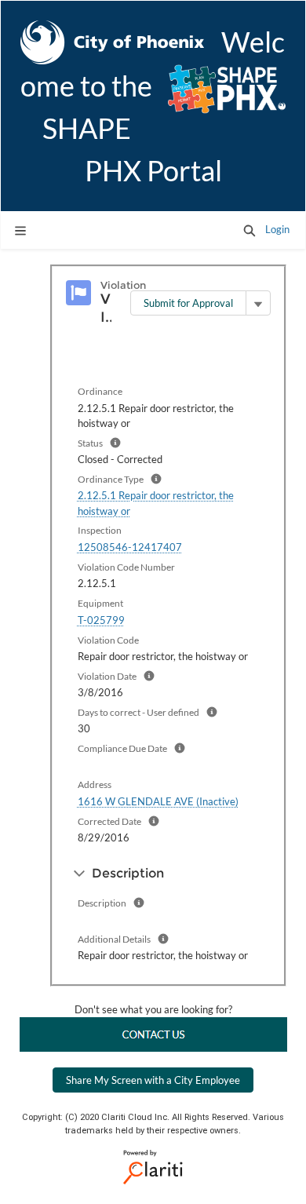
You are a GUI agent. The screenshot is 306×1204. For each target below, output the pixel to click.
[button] (249, 230)
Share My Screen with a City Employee (153, 1080)
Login (277, 229)
